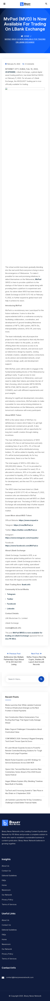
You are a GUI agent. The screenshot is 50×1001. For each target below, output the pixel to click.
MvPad (38, 279)
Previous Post (14, 658)
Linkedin (10, 608)
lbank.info (26, 584)
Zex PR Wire (10, 639)
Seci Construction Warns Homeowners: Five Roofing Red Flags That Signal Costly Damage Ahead (23, 720)
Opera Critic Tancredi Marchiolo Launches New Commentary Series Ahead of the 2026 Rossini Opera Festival (23, 772)
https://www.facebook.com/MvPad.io (21, 546)
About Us (5, 866)
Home (26, 36)
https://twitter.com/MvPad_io (24, 530)
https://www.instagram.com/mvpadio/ (21, 538)
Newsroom (6, 890)
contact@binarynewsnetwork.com (19, 977)
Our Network (7, 895)
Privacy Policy (7, 899)
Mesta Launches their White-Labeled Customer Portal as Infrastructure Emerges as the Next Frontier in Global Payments (23, 708)
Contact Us (6, 871)
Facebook (11, 604)
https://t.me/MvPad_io (23, 525)
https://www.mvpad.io (28, 520)
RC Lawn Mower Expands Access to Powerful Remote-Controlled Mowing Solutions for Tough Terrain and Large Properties (23, 750)
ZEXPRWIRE (10, 72)
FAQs (4, 880)
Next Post (36, 658)
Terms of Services (9, 904)
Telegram (11, 594)
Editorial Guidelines (9, 875)
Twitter (10, 599)
